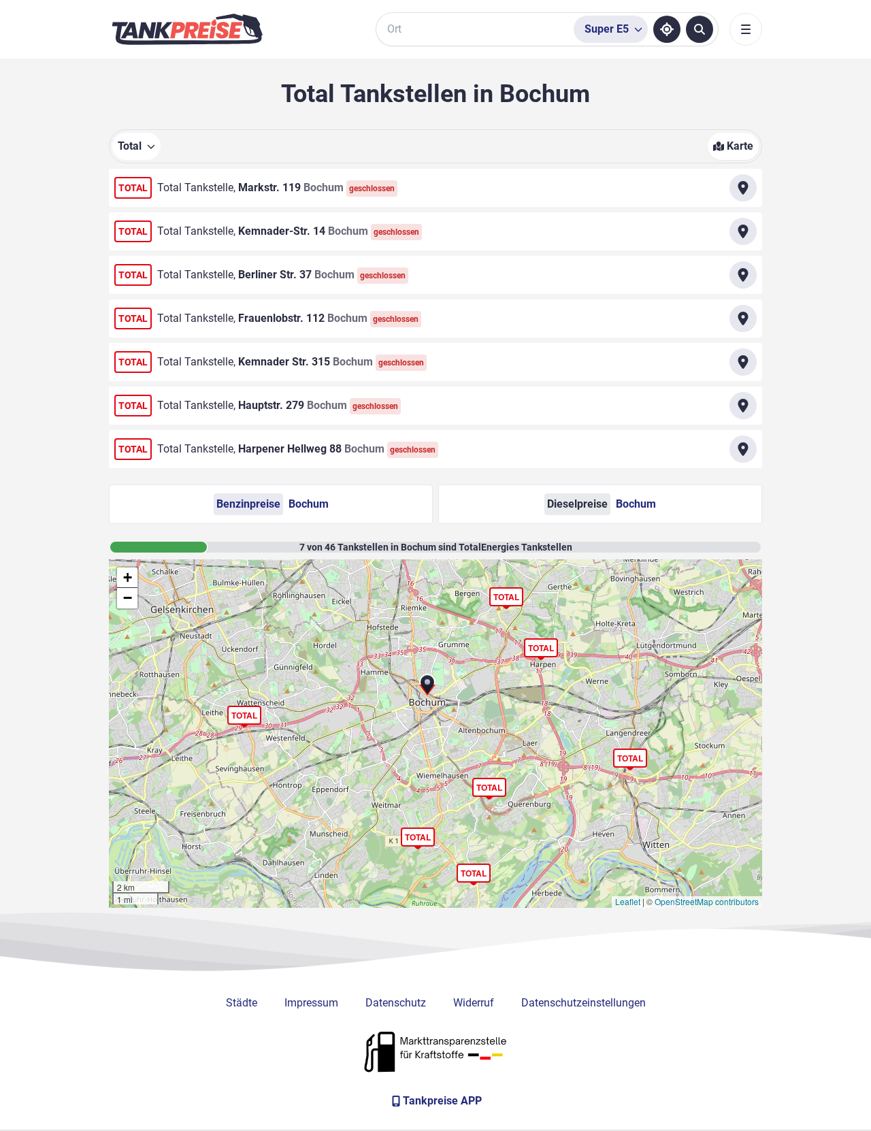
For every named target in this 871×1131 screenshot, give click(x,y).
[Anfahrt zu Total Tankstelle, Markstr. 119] (743, 187)
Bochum (272, 503)
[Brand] (187, 29)
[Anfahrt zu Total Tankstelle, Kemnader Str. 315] (743, 362)
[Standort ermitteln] (666, 29)
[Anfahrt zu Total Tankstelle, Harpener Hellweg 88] (743, 449)
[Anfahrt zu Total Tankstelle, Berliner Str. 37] (743, 275)
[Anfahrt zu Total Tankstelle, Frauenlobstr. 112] (743, 318)
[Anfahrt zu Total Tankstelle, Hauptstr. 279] (743, 405)
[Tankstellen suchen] (699, 29)
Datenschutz (395, 1002)
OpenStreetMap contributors (707, 901)
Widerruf (473, 1002)
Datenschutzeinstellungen (583, 1002)
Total (244, 715)
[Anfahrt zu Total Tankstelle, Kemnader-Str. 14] (743, 231)
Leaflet (627, 901)
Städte (241, 1002)
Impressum (311, 1002)
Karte (740, 146)
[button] (277, 188)
